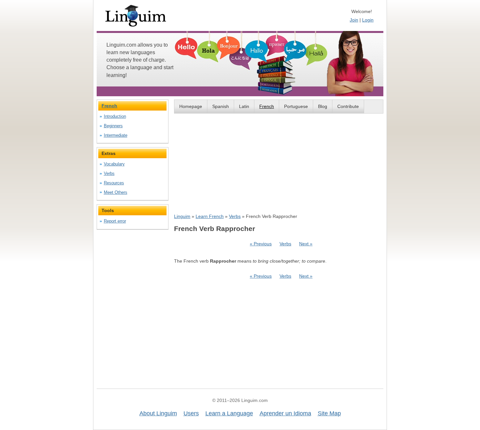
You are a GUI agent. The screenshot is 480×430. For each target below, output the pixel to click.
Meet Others (115, 192)
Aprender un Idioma (285, 413)
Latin (244, 106)
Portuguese (296, 106)
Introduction (115, 116)
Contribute (348, 106)
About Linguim (158, 413)
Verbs (235, 216)
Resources (114, 182)
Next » (305, 243)
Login (368, 20)
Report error (115, 221)
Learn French (210, 216)
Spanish (220, 106)
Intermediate (115, 135)
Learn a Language (229, 413)
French (266, 106)
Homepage (190, 106)
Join (354, 20)
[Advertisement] (278, 163)
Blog (322, 106)
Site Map (329, 413)
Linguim (182, 216)
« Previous (261, 243)
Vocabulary (114, 163)
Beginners (113, 125)
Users (191, 413)
